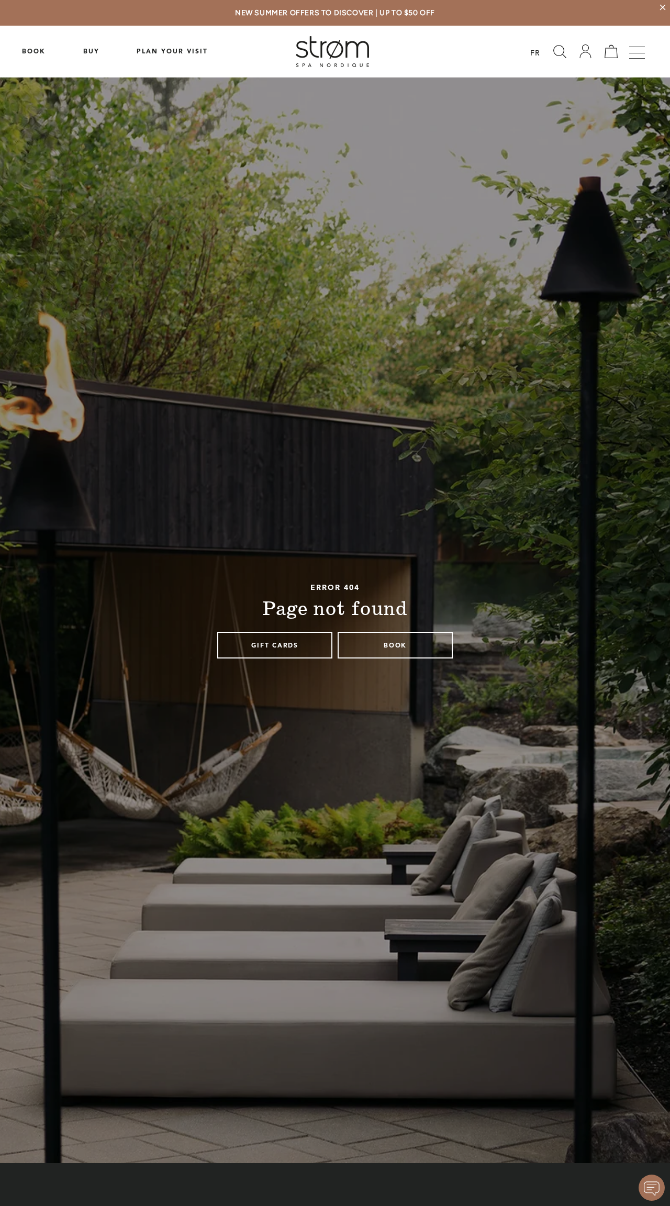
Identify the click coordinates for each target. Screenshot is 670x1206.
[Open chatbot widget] (652, 1188)
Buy (91, 52)
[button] (559, 51)
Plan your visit (172, 52)
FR (535, 54)
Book (34, 52)
